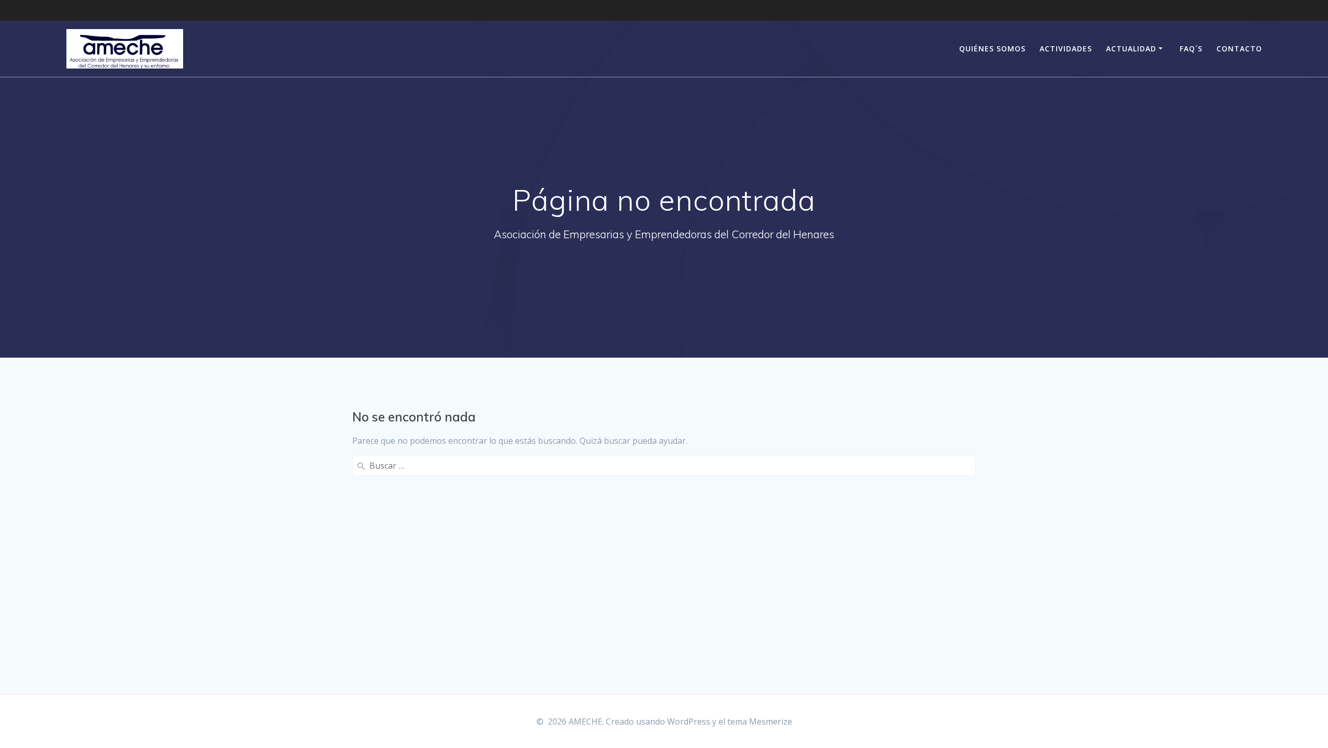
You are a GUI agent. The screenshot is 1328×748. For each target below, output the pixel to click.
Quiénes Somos (992, 48)
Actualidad (1131, 48)
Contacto (1239, 48)
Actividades (1066, 48)
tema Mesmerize (759, 721)
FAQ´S (1191, 48)
